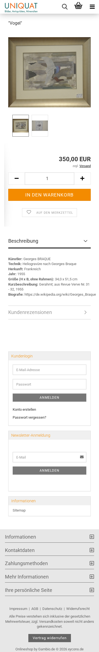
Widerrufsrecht (78, 609)
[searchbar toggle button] (65, 7)
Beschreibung (23, 241)
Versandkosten (51, 621)
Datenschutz (52, 609)
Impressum (18, 609)
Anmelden (49, 398)
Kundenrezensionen (30, 312)
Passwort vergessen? (29, 417)
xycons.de (76, 649)
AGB (34, 609)
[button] (16, 178)
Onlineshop (24, 649)
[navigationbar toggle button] (92, 7)
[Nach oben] (84, 643)
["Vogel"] (49, 72)
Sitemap (19, 510)
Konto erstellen (24, 409)
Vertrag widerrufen (50, 638)
